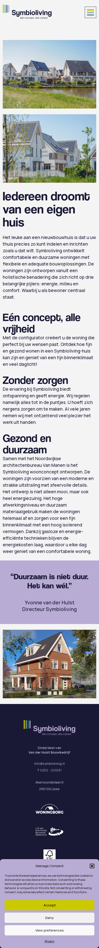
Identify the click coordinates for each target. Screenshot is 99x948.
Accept (50, 905)
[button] (92, 866)
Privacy (49, 941)
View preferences (49, 930)
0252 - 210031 (51, 770)
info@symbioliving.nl (49, 763)
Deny (49, 917)
